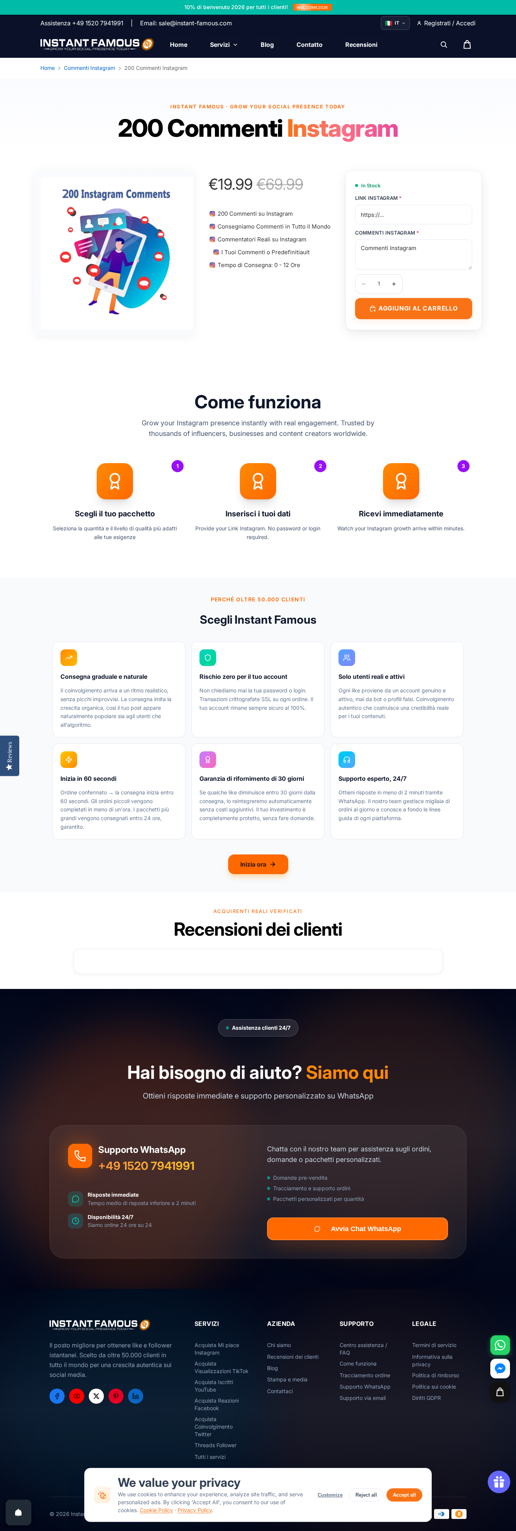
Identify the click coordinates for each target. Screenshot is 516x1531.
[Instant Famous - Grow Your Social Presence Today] (97, 45)
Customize (330, 1495)
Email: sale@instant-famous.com (186, 23)
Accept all (404, 1495)
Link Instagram (378, 198)
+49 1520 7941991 (146, 1166)
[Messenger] (500, 1368)
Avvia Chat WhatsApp (366, 1229)
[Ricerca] (444, 44)
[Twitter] (96, 1396)
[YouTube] (76, 1396)
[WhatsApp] (500, 1345)
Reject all (366, 1495)
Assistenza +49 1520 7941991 (81, 23)
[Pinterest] (116, 1396)
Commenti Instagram (89, 68)
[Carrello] (500, 1392)
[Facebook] (57, 1396)
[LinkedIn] (135, 1396)
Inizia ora (253, 864)
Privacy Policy (195, 1510)
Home (47, 68)
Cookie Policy (156, 1510)
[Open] (18, 1512)
